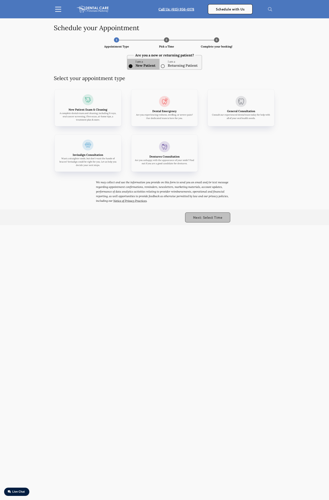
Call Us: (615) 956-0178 (176, 9)
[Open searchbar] (270, 9)
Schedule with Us (230, 9)
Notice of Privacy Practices (130, 200)
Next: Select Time (207, 217)
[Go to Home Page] (92, 9)
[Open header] (59, 9)
